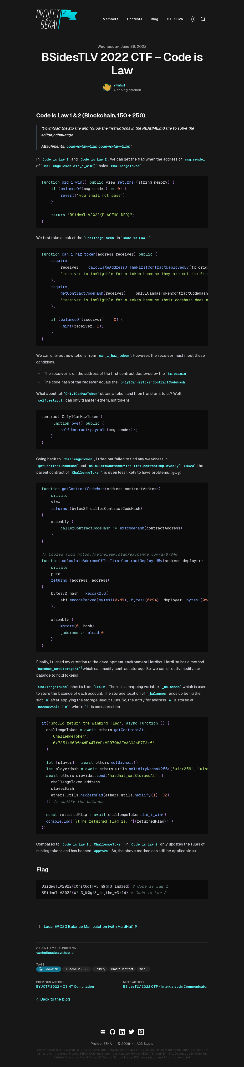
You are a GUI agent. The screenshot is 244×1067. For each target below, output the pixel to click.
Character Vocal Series (81, 1057)
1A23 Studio (144, 1044)
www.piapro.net (152, 1057)
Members (110, 19)
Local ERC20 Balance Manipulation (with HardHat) (88, 926)
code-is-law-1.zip (81, 146)
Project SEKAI (101, 1044)
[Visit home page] (58, 19)
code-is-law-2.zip (114, 146)
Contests (134, 19)
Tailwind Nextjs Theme (176, 1050)
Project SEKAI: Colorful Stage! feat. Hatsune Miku (102, 1053)
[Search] (203, 19)
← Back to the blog (53, 999)
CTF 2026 (175, 19)
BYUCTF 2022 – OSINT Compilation (65, 986)
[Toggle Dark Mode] (192, 19)
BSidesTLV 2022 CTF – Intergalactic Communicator (165, 986)
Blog (154, 19)
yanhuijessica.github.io (55, 953)
